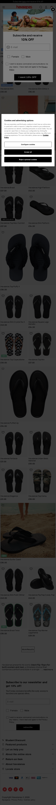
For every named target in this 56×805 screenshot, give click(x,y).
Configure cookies (28, 144)
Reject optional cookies (28, 159)
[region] (28, 140)
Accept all (28, 152)
